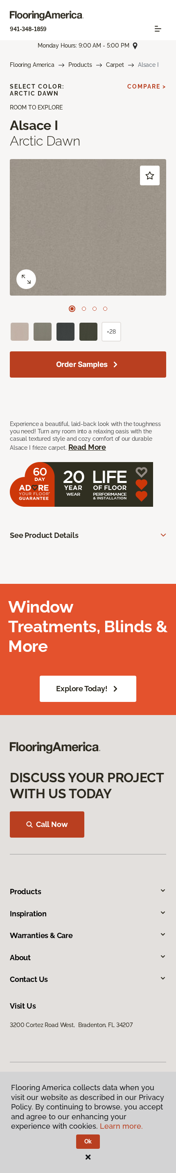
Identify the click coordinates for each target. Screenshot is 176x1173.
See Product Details (44, 535)
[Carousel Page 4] (105, 309)
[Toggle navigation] (158, 28)
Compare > (146, 86)
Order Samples (82, 364)
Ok (88, 1141)
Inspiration (28, 913)
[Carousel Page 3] (95, 309)
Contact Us (29, 979)
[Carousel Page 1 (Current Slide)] (72, 308)
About (20, 957)
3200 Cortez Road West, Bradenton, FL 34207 (71, 1025)
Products (80, 64)
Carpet (115, 64)
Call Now (52, 824)
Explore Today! (81, 688)
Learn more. (121, 1126)
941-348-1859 (28, 29)
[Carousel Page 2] (84, 309)
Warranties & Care (41, 935)
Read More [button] (87, 447)
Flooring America (32, 64)
